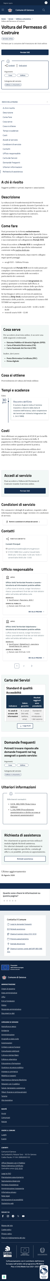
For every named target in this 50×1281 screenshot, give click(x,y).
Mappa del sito (7, 1225)
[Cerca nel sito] (44, 10)
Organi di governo (8, 988)
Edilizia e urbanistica (23, 18)
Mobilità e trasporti (8, 1075)
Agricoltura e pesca (8, 1026)
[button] (25, 725)
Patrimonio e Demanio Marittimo (14, 1079)
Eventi (3, 1138)
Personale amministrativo (11, 1009)
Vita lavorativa (7, 1100)
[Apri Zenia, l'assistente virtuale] (44, 1272)
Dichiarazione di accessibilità (12, 1199)
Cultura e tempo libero (9, 1055)
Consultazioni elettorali (10, 1051)
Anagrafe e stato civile (10, 1038)
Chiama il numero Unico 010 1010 (23, 934)
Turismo (4, 1096)
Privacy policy (6, 1233)
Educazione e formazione (11, 1063)
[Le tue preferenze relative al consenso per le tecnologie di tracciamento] (4, 1277)
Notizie (4, 1121)
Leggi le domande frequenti (21, 924)
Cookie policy (6, 1229)
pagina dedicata (22, 250)
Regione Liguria (7, 3)
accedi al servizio (40, 237)
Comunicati (5, 1117)
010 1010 (19, 1168)
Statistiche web (7, 1203)
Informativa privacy (8, 1192)
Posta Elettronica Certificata (12, 1165)
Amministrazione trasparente (12, 1188)
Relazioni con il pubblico (10, 1083)
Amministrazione (7, 1034)
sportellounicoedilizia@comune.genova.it (23, 548)
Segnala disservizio (17, 943)
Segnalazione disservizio (10, 1181)
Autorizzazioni (6, 1042)
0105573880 (13, 552)
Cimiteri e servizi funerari (10, 1047)
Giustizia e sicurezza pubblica (12, 1067)
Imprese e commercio (9, 1071)
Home (3, 18)
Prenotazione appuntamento (12, 1177)
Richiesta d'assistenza (9, 1184)
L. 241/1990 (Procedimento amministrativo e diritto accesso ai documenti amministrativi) (25, 812)
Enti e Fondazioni (8, 1001)
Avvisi (3, 1113)
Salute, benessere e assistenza (13, 1088)
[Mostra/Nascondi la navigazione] (2, 9)
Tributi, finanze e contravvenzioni (14, 1092)
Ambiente (5, 1030)
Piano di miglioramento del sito (13, 1237)
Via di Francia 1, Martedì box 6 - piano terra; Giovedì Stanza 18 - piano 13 (24, 645)
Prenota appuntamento (19, 938)
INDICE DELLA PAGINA (10, 102)
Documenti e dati (8, 1013)
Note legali (5, 1195)
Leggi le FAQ (6, 1173)
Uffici (3, 996)
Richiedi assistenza (17, 929)
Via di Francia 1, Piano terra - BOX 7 (21, 600)
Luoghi (4, 1134)
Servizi (10, 18)
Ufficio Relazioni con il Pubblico (13, 1162)
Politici (3, 1005)
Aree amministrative (9, 992)
